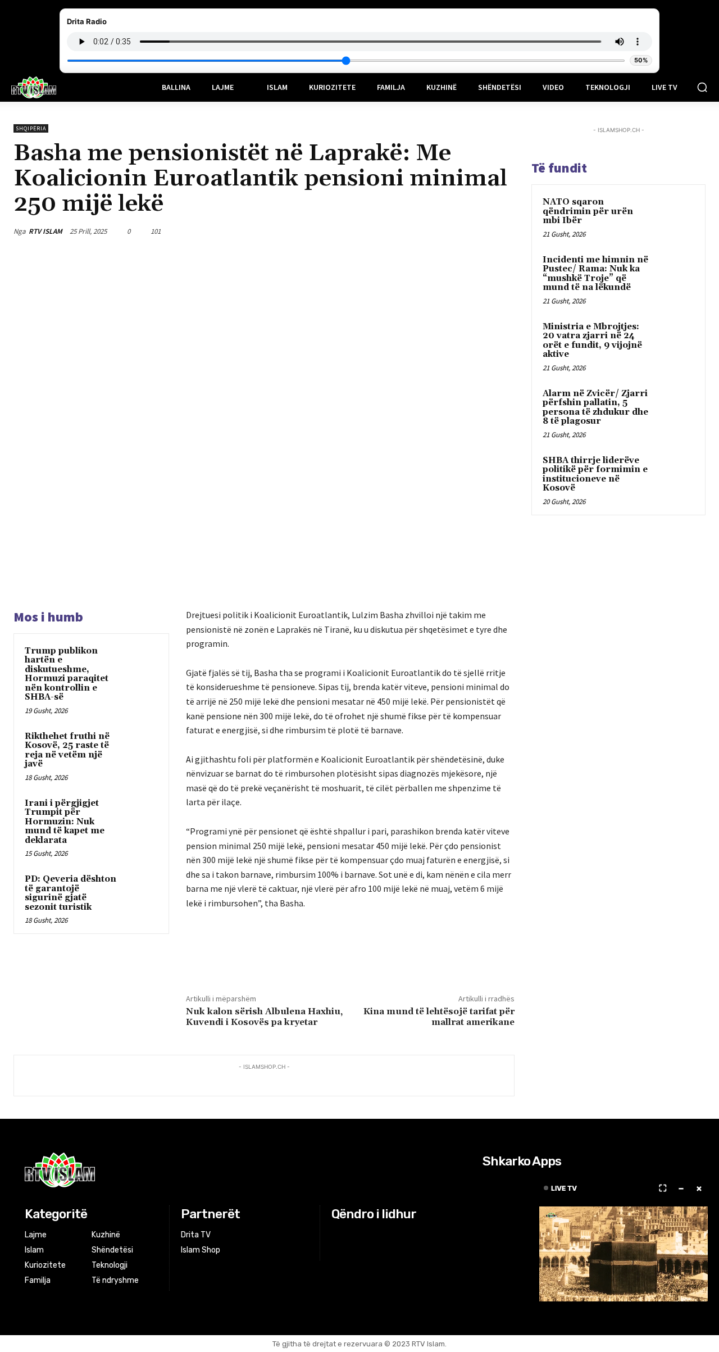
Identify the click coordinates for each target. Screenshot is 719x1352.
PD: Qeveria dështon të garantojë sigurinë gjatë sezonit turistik (70, 893)
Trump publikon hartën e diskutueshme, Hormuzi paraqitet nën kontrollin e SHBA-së (66, 674)
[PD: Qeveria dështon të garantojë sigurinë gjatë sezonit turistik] (141, 890)
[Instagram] (353, 1235)
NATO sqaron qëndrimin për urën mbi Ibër (588, 211)
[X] (424, 231)
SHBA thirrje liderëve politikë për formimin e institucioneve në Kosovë (595, 474)
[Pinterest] (450, 231)
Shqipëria (31, 128)
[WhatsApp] (476, 231)
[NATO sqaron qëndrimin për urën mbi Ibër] (674, 215)
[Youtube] (381, 1235)
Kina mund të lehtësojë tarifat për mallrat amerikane (439, 1017)
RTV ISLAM (45, 231)
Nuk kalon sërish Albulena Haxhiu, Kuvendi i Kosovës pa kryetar (264, 1017)
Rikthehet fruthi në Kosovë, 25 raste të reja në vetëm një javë (67, 750)
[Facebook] (399, 231)
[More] (503, 231)
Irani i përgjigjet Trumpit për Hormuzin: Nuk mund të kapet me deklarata (64, 822)
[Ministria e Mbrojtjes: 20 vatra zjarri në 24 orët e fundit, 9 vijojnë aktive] (674, 340)
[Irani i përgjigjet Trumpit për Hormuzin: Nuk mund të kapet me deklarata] (141, 814)
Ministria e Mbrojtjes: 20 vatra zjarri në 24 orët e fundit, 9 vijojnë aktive (592, 340)
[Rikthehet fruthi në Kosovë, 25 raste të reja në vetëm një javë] (141, 747)
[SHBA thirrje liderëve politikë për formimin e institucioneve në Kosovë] (674, 473)
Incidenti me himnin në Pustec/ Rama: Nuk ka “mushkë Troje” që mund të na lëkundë (595, 274)
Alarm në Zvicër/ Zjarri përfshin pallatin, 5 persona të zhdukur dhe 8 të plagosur (595, 407)
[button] (702, 87)
